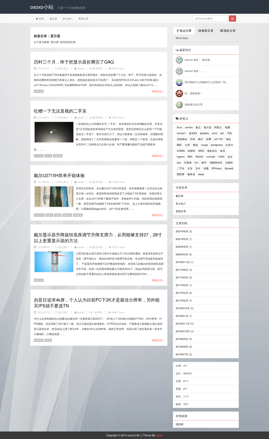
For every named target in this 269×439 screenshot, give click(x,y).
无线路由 (182, 139)
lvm (197, 162)
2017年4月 (182, 285)
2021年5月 (182, 239)
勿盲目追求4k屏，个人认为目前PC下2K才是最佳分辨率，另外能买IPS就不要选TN (97, 302)
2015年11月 (183, 323)
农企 (230, 156)
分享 (187, 145)
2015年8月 (182, 346)
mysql (204, 145)
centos (189, 127)
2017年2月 (182, 300)
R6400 (199, 156)
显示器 (39, 91)
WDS (201, 150)
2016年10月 (183, 308)
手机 (229, 133)
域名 (228, 139)
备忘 (198, 127)
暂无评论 (98, 68)
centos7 (181, 133)
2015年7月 (182, 354)
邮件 (204, 162)
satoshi (80, 68)
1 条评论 (97, 312)
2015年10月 (183, 331)
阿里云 (218, 127)
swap (201, 174)
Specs (159, 435)
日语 (192, 139)
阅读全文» (158, 91)
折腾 (58, 215)
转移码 (191, 150)
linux (179, 127)
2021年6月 (182, 231)
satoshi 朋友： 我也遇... (198, 60)
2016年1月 (182, 316)
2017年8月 (182, 269)
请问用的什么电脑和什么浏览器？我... (206, 82)
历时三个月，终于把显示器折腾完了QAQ (74, 61)
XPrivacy (217, 168)
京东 (49, 155)
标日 (222, 150)
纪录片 (229, 145)
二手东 (39, 155)
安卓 (198, 168)
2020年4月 (182, 254)
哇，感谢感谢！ (193, 93)
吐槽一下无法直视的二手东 (60, 110)
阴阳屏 (78, 215)
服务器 (191, 174)
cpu (179, 162)
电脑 (49, 340)
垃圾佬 (188, 162)
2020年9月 (182, 246)
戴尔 (50, 215)
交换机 (229, 162)
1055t (221, 156)
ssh (222, 133)
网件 (190, 156)
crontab (210, 156)
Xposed (229, 168)
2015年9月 (182, 339)
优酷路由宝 (216, 162)
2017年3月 (182, 293)
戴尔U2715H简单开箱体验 (59, 175)
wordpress (217, 145)
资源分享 (83, 18)
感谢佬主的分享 (193, 104)
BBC (179, 145)
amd (214, 133)
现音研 (179, 424)
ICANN (181, 150)
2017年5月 (182, 277)
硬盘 (195, 145)
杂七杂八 (68, 18)
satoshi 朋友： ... (194, 71)
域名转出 (212, 150)
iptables (204, 133)
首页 (41, 18)
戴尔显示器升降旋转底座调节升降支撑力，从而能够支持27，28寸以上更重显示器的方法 (98, 237)
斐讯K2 (193, 133)
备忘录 (53, 18)
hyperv (181, 156)
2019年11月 (183, 262)
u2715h (40, 215)
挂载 (206, 168)
